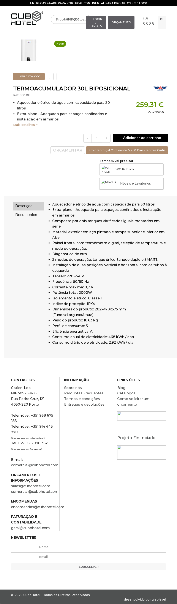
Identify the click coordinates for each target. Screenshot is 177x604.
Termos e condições (82, 399)
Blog (121, 388)
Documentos (26, 214)
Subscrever (88, 566)
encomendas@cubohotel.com (35, 507)
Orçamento (121, 22)
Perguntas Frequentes (83, 393)
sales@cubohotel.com (30, 486)
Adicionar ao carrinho (141, 138)
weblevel (159, 599)
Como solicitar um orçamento (133, 401)
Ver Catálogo (29, 76)
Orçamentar (67, 150)
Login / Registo (96, 22)
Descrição (24, 205)
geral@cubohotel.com (30, 528)
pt (162, 19)
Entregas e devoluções (84, 404)
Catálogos (71, 19)
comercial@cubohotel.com (34, 465)
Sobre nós (73, 388)
